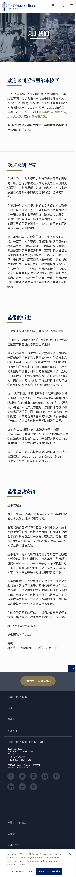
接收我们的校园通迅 (38, 681)
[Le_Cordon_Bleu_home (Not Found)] (20, 6)
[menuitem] (53, 6)
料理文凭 (47, 112)
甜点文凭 (60, 112)
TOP (71, 668)
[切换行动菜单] (71, 6)
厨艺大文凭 (14, 116)
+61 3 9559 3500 (17, 756)
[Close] (70, 854)
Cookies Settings (22, 871)
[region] (38, 863)
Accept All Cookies (49, 871)
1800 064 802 (25, 759)
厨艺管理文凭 (37, 116)
